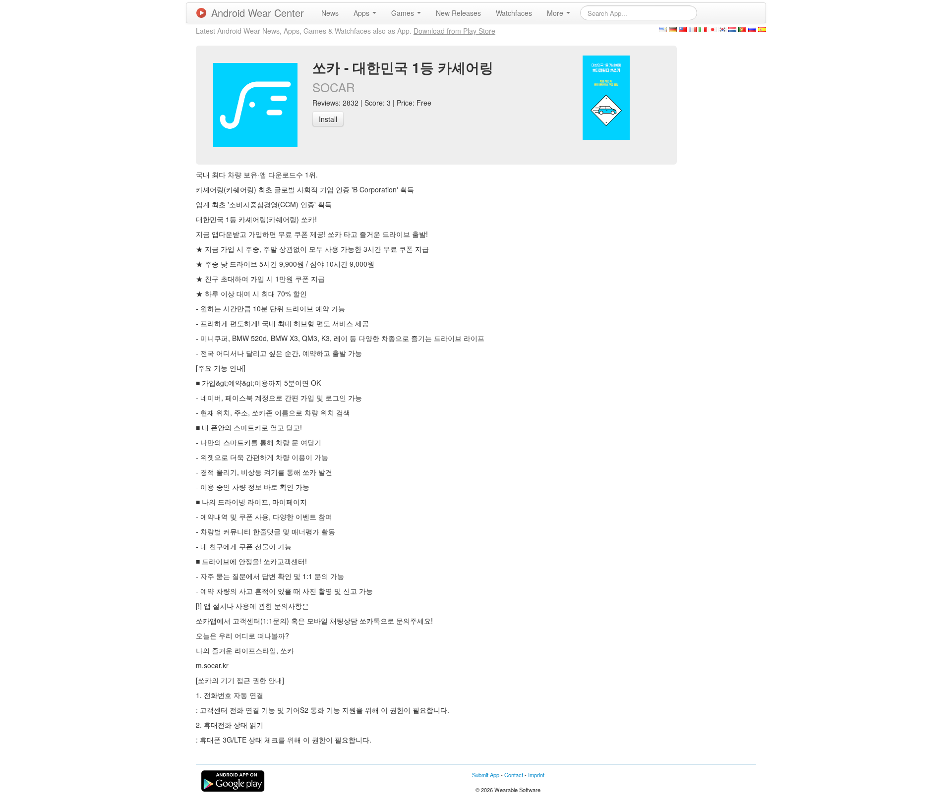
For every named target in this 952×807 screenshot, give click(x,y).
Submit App (485, 775)
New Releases (458, 13)
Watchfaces (514, 13)
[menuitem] (330, 13)
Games (403, 13)
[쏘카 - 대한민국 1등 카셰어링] (606, 97)
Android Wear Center (257, 12)
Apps (362, 13)
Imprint (536, 775)
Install (328, 119)
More (556, 13)
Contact (513, 775)
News (330, 13)
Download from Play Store (454, 31)
